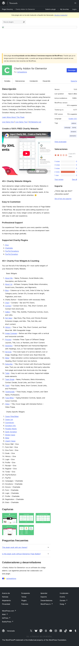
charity (74, 127)
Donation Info (10, 426)
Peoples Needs (11, 429)
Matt (5, 614)
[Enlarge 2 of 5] (31, 516)
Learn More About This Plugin (13, 117)
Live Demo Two (21, 122)
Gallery (7, 312)
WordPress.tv (47, 604)
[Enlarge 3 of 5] (48, 516)
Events (62, 597)
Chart (7, 303)
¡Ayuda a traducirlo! (60, 15)
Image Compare (11, 333)
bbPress (6, 618)
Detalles (7, 81)
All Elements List (35, 122)
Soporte (74, 81)
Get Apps (8, 318)
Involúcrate (64, 593)
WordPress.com (9, 611)
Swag (63, 604)
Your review (59, 179)
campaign (67, 127)
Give (7, 245)
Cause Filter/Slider (12, 416)
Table (7, 373)
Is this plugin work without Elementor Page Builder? (21, 554)
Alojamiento (6, 600)
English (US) (73, 118)
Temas (23, 597)
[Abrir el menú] (75, 3)
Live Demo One (8, 122)
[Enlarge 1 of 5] (14, 516)
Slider (7, 358)
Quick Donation (11, 432)
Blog (7, 290)
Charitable (9, 248)
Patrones (24, 604)
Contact (8, 306)
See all (74, 179)
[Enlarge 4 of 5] (14, 528)
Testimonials (10, 392)
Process (8, 339)
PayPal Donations (12, 251)
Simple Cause (10, 435)
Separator (9, 346)
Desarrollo (46, 81)
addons (73, 123)
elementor (73, 136)
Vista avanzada (60, 142)
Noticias (5, 597)
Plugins (24, 600)
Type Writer (9, 398)
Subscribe (9, 364)
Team (7, 386)
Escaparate (25, 593)
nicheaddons (22, 72)
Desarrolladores (46, 600)
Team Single (9, 379)
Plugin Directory (7, 9)
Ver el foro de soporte (63, 199)
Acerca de (6, 593)
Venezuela (11, 631)
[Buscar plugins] (24, 22)
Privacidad (6, 604)
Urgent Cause (10, 441)
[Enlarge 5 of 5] (31, 528)
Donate (63, 600)
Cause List (9, 419)
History (8, 327)
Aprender (44, 593)
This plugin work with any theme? (14, 547)
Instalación (34, 81)
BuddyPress (7, 622)
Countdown (9, 423)
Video (7, 404)
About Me (9, 278)
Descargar (72, 70)
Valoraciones (20, 81)
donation (73, 131)
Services (8, 352)
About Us (8, 284)
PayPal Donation (11, 254)
